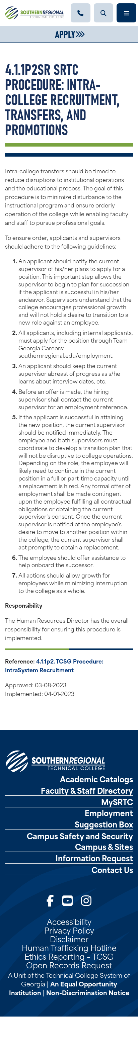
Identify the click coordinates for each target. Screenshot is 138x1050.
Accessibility (69, 921)
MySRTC (117, 801)
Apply (65, 33)
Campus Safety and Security (80, 835)
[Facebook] (50, 900)
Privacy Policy (69, 930)
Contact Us (112, 869)
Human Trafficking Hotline (69, 947)
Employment (109, 812)
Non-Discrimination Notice (87, 992)
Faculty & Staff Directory (87, 790)
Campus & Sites (104, 846)
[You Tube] (67, 900)
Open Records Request (69, 964)
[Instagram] (86, 900)
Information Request (94, 858)
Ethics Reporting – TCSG (69, 956)
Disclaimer (69, 938)
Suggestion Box (104, 824)
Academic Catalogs (96, 779)
